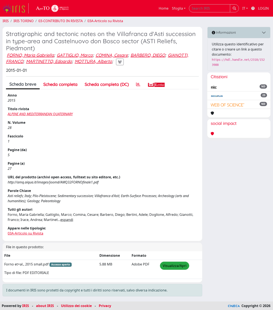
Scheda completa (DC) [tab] (107, 84)
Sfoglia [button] (177, 8)
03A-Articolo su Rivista (105, 21)
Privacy (105, 305)
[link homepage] (16, 8)
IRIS (6, 21)
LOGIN (263, 8)
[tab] (138, 84)
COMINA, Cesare (112, 55)
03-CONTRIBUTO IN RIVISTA (60, 21)
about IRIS (45, 305)
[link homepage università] (52, 8)
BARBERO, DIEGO (148, 55)
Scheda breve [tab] (22, 84)
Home (163, 8)
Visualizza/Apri (174, 265)
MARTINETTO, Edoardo (49, 61)
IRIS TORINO (23, 21)
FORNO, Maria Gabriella (30, 55)
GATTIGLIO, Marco (75, 55)
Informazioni (225, 32)
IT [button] (243, 8)
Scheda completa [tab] (60, 84)
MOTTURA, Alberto (93, 61)
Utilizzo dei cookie (76, 305)
